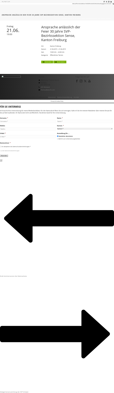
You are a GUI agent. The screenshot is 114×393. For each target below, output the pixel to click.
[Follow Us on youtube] (89, 81)
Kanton (60, 126)
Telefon (2, 126)
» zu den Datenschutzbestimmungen (9, 150)
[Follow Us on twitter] (85, 81)
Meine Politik (85, 3)
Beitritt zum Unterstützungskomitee (69, 139)
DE (2, 1)
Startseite (57, 18)
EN (9, 1)
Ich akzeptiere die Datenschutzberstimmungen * (16, 146)
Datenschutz (5, 143)
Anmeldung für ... (63, 133)
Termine (79, 3)
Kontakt (76, 97)
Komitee (97, 3)
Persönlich (92, 3)
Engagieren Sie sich (105, 3)
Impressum (52, 97)
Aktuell (74, 3)
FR (5, 1)
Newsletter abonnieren (66, 136)
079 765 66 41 (45, 87)
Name (60, 118)
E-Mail (3, 133)
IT (6, 1)
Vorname (4, 118)
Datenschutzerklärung (64, 97)
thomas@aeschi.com (48, 90)
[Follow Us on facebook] (76, 81)
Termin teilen (47, 62)
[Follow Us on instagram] (81, 81)
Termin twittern (61, 62)
